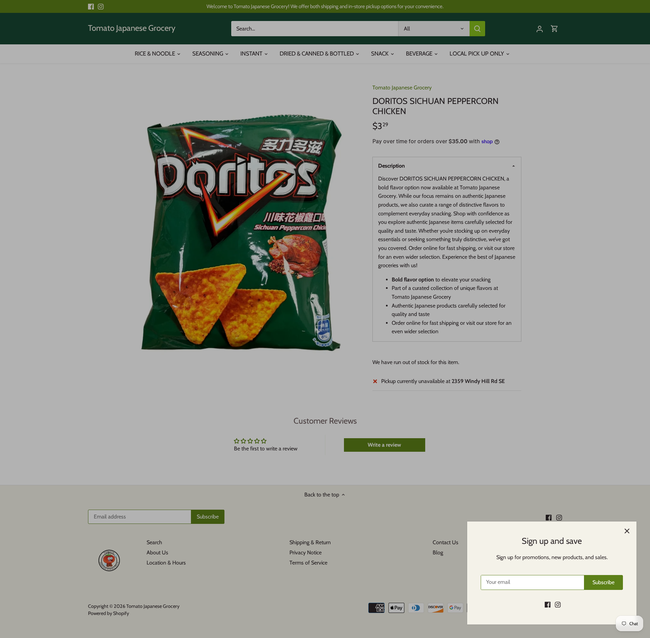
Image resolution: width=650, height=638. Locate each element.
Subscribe (603, 582)
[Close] (627, 531)
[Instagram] (558, 604)
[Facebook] (547, 604)
